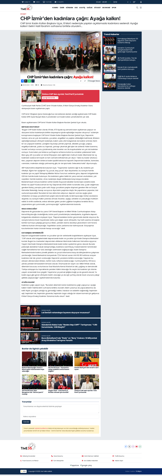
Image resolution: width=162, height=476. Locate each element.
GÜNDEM (69, 7)
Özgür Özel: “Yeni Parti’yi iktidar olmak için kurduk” (58, 391)
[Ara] (137, 7)
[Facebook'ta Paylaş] (22, 81)
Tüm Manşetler (58, 461)
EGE (76, 7)
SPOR (114, 7)
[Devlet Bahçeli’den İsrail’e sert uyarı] (86, 359)
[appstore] (75, 465)
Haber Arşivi (119, 461)
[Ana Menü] (141, 7)
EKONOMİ (106, 7)
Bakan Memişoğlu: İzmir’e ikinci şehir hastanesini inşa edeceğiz (33, 369)
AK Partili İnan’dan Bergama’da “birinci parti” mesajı (33, 392)
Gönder (26, 422)
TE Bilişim (139, 471)
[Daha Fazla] (32, 81)
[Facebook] (125, 446)
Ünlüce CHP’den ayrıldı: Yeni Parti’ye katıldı (85, 391)
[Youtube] (136, 446)
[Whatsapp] (140, 446)
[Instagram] (133, 446)
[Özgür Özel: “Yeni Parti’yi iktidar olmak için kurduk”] (60, 382)
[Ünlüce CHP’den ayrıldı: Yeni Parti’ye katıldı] (86, 382)
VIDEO (38, 2)
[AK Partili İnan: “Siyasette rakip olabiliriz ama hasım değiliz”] (60, 359)
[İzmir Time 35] (26, 7)
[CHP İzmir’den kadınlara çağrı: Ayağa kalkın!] (60, 55)
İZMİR (62, 7)
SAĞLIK (90, 7)
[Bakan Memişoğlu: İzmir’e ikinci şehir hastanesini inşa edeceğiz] (34, 359)
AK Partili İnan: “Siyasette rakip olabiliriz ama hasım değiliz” (58, 369)
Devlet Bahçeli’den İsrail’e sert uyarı (86, 368)
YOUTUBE (49, 2)
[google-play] (86, 465)
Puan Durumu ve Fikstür (30, 461)
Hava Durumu (58, 456)
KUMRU (55, 7)
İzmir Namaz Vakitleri (91, 456)
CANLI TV (27, 2)
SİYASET (97, 7)
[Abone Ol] (94, 81)
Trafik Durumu (119, 456)
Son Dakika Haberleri (91, 461)
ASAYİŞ (82, 7)
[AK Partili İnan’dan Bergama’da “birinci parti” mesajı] (34, 382)
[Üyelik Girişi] (140, 2)
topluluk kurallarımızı (41, 428)
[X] (129, 446)
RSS (24, 471)
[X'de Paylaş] (25, 81)
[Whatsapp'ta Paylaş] (29, 81)
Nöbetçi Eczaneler (29, 456)
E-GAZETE (60, 2)
